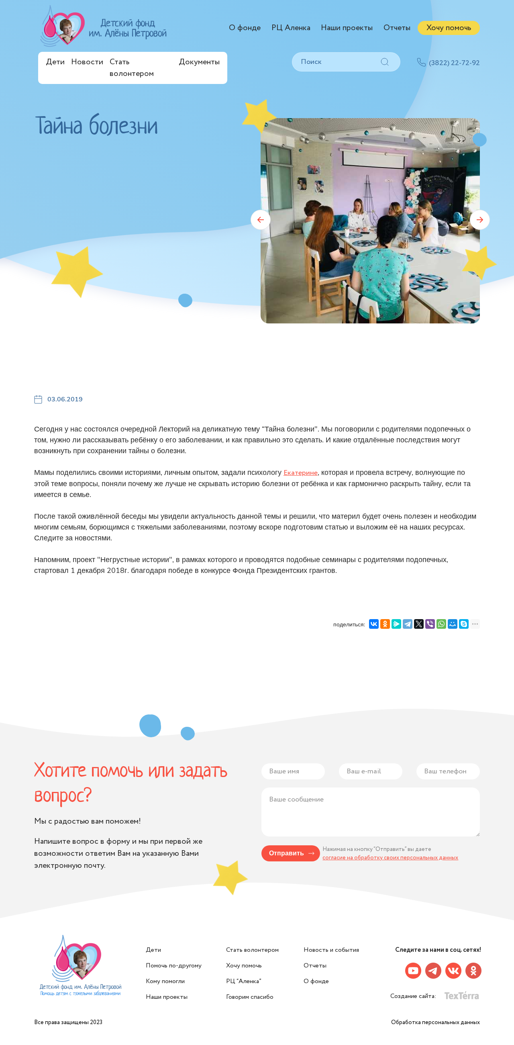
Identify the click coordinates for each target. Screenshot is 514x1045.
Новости (87, 62)
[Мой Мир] (452, 624)
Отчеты (396, 28)
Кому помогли (165, 981)
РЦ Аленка (290, 28)
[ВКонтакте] (374, 624)
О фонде (245, 28)
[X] (419, 624)
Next (480, 220)
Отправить (286, 853)
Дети (55, 62)
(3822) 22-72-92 (454, 63)
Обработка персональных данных (435, 1022)
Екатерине (301, 473)
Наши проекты (347, 28)
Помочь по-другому (174, 965)
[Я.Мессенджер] (396, 624)
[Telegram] (407, 624)
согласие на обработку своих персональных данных (390, 858)
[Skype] (464, 624)
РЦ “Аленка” (243, 981)
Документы (199, 62)
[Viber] (430, 624)
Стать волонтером (132, 68)
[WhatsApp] (441, 624)
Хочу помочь (448, 28)
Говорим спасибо (249, 997)
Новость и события (331, 950)
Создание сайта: (414, 996)
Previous (261, 220)
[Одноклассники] (385, 624)
